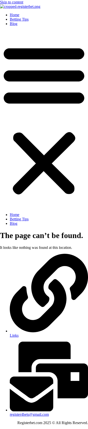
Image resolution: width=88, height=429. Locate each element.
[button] (44, 119)
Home (14, 15)
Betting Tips (19, 19)
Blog (13, 24)
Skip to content (11, 2)
